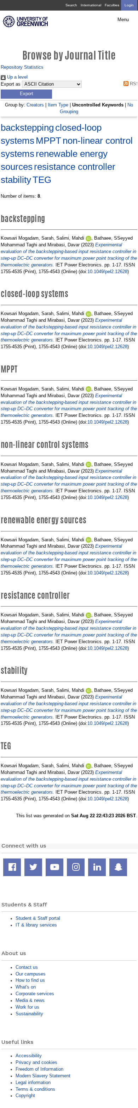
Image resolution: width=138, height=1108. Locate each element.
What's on (26, 987)
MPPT (48, 141)
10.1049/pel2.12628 (107, 271)
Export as (11, 84)
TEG (42, 180)
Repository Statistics (22, 67)
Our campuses (31, 974)
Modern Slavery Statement (43, 1075)
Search (71, 5)
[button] (26, 94)
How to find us (30, 980)
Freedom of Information (39, 1069)
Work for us (27, 1007)
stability (16, 180)
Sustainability (29, 1013)
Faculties (112, 5)
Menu (123, 19)
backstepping (27, 128)
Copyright (25, 1095)
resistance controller (74, 167)
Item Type (58, 104)
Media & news (30, 1000)
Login (129, 5)
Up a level (17, 77)
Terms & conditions (35, 1089)
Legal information (33, 1082)
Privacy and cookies (36, 1062)
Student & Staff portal (38, 918)
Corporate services (35, 993)
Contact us (27, 967)
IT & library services (36, 925)
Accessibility (29, 1055)
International (91, 5)
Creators (35, 104)
